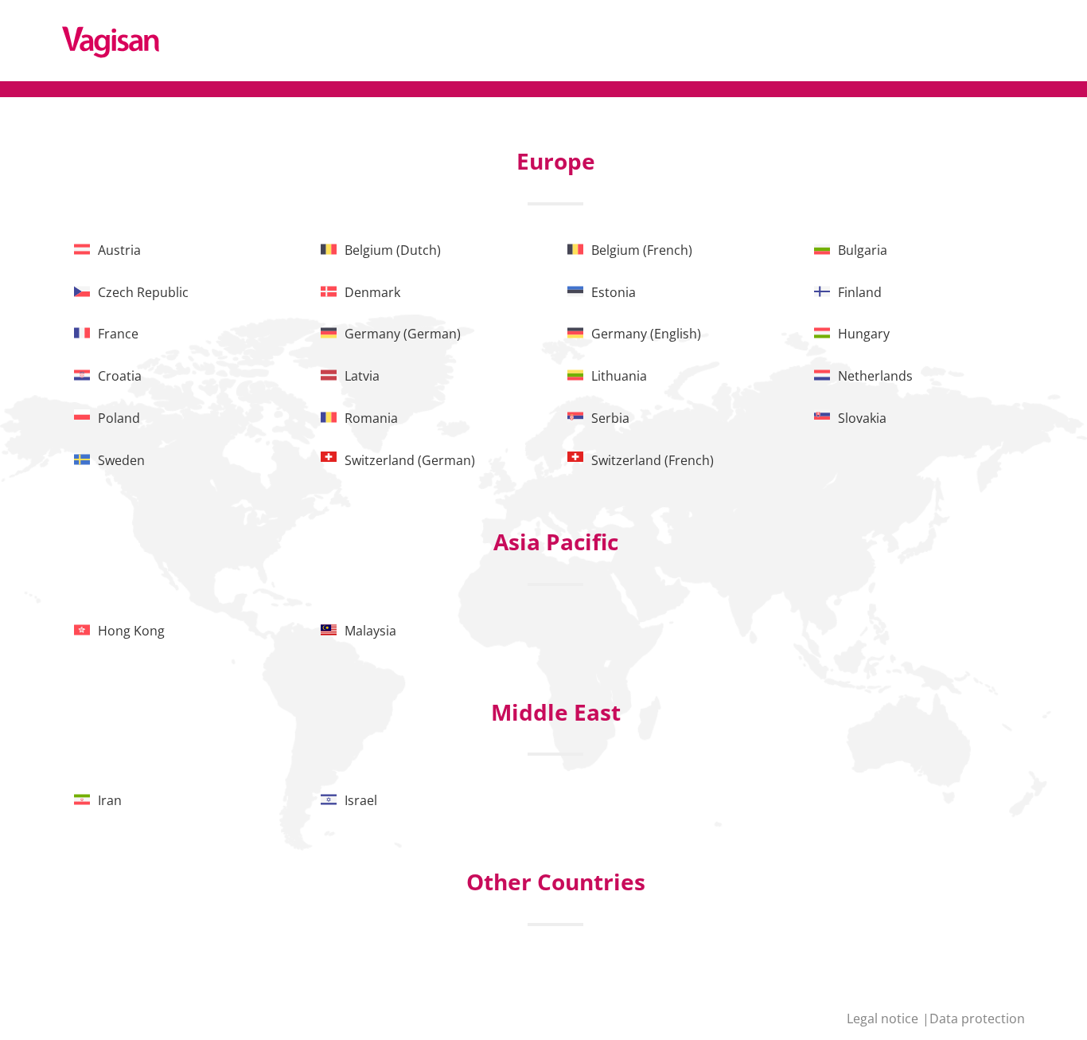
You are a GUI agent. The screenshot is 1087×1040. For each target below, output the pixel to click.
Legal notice (884, 1018)
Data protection (977, 1018)
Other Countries (555, 881)
